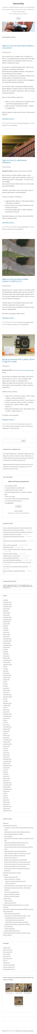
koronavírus (6, 958)
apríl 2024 (5, 630)
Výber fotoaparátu (8, 911)
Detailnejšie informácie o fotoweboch (15, 918)
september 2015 (7, 765)
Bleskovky (6, 823)
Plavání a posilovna (10, 883)
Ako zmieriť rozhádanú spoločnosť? (12, 560)
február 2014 (6, 802)
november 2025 (7, 604)
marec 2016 (6, 752)
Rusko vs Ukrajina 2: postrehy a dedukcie (14, 571)
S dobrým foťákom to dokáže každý (15, 488)
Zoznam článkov (7, 935)
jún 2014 (5, 795)
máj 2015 (5, 772)
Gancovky (18, 3)
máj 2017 (5, 733)
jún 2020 (5, 701)
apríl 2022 (5, 671)
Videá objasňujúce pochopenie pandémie (15, 851)
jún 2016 (5, 748)
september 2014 (7, 789)
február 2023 (6, 658)
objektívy (17, 426)
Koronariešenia (8, 836)
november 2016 (7, 739)
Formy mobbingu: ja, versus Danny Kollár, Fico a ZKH (17, 562)
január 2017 (6, 737)
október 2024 (6, 621)
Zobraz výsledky (18, 511)
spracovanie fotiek (23, 227)
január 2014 (6, 804)
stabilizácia (5, 428)
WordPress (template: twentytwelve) (25, 1030)
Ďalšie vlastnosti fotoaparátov (12, 913)
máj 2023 (5, 651)
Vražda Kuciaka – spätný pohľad (11, 556)
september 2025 (7, 606)
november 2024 (7, 619)
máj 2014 (5, 797)
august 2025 (6, 608)
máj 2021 (5, 686)
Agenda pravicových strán (11, 877)
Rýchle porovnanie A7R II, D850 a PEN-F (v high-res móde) (18, 360)
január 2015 (6, 780)
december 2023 (7, 638)
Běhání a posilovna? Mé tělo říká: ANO (15, 881)
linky (4, 960)
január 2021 (6, 692)
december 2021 (7, 675)
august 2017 (6, 731)
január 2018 (6, 724)
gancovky (25, 123)
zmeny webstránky (8, 969)
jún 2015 (5, 770)
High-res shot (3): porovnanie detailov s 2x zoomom (18, 46)
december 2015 (7, 759)
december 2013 (7, 806)
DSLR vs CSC (21, 424)
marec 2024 (6, 632)
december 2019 (7, 703)
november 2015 (7, 761)
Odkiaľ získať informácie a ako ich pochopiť (16, 922)
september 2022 (7, 664)
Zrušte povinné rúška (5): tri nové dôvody (15, 866)
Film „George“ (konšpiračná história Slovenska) (15, 566)
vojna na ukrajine (7, 967)
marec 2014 (6, 800)
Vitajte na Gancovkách (10, 903)
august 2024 (6, 623)
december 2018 (7, 714)
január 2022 (6, 673)
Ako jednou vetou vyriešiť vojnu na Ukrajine (14, 541)
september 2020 (7, 696)
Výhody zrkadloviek (9, 928)
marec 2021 (6, 688)
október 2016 (6, 742)
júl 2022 (5, 666)
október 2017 (6, 729)
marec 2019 (6, 709)
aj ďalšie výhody (21, 460)
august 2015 (6, 767)
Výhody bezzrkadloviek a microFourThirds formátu (16, 933)
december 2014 (7, 782)
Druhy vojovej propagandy (10, 545)
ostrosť (28, 426)
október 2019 (6, 705)
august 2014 (6, 791)
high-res (4, 125)
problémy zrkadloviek (20, 458)
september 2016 (7, 744)
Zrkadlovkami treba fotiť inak (12, 930)
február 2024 (6, 634)
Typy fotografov (8, 926)
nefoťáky (5, 963)
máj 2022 (5, 669)
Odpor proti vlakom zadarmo (12, 894)
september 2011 (7, 810)
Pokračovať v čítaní (8, 119)
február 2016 (6, 754)
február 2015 (6, 778)
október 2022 (6, 662)
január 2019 (6, 712)
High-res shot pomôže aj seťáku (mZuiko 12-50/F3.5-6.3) (15, 280)
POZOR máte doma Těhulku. (11, 896)
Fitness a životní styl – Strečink (12, 879)
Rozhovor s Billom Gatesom (10, 553)
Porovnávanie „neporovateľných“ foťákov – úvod (17, 915)
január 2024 (6, 636)
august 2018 (6, 718)
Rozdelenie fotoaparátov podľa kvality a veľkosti (17, 924)
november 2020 (7, 694)
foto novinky (6, 952)
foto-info (20, 123)
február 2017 (6, 735)
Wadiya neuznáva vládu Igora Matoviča (14, 855)
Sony (31, 426)
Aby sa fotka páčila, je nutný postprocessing (17, 498)
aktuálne (5, 948)
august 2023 (6, 647)
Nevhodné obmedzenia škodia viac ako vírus (16, 842)
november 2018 (7, 716)
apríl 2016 (5, 750)
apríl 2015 (5, 774)
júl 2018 (5, 720)
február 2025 (6, 613)
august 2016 (6, 746)
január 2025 (6, 615)
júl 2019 (5, 707)
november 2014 (7, 785)
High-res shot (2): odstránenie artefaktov (14, 161)
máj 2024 (5, 628)
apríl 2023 (5, 654)
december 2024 (7, 617)
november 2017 (7, 727)
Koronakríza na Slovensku (10, 825)
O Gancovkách (7, 898)
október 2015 (6, 763)
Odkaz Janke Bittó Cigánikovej (11, 558)
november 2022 (7, 660)
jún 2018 (5, 722)
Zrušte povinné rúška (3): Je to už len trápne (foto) (17, 862)
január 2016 (6, 757)
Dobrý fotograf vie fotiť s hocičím (14, 490)
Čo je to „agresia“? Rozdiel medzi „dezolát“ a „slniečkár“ (17, 549)
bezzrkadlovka (23, 466)
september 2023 (7, 645)
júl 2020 (5, 699)
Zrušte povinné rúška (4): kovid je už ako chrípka (17, 864)
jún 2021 (5, 684)
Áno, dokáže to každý (11, 486)
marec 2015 (6, 776)
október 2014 (6, 787)
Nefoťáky (5, 875)
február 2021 (6, 690)
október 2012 (6, 808)
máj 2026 (5, 600)
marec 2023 (6, 656)
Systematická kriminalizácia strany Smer (13, 536)
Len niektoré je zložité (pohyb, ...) (14, 501)
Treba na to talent (10, 496)
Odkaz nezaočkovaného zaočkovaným (14, 845)
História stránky (8, 900)
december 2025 (7, 602)
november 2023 (7, 641)
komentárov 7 (6, 366)
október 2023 (6, 643)
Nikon (12, 426)
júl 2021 (5, 681)
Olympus (9, 229)
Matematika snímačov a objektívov (14, 920)
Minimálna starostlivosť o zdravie (12, 872)
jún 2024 (5, 626)
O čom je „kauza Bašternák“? (11, 892)
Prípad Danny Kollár (8, 547)
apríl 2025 (5, 611)
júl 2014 (5, 793)
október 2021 (6, 677)
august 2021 (6, 679)
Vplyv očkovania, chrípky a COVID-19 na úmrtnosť (17, 853)
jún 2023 (5, 649)
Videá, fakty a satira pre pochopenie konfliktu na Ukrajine (18, 909)
